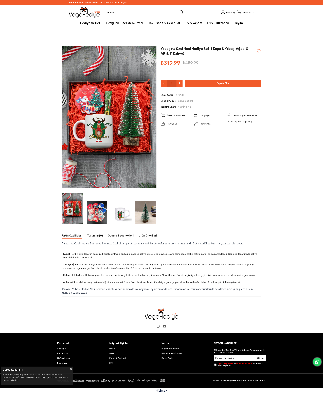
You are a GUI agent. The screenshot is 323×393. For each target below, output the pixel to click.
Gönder (260, 358)
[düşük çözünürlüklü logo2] (161, 314)
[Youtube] (165, 326)
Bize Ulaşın (62, 363)
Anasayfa (61, 348)
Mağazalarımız (64, 358)
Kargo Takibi (167, 358)
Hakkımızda (62, 353)
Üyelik (112, 348)
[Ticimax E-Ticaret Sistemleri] (162, 391)
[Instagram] (158, 326)
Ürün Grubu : (177, 101)
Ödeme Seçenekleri (121, 235)
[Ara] (181, 12)
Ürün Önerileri (148, 235)
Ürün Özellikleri (72, 235)
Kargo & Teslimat (117, 358)
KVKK (111, 363)
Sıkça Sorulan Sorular (172, 353)
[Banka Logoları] (112, 381)
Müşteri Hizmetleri (170, 348)
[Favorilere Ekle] (259, 51)
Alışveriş (113, 353)
